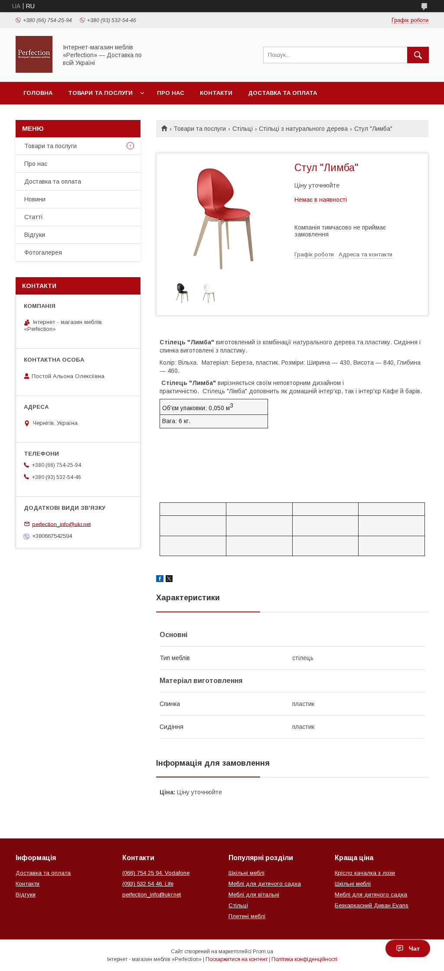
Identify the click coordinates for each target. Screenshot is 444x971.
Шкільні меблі (246, 873)
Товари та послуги (100, 93)
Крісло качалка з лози (365, 873)
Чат (414, 948)
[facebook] (159, 579)
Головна (37, 93)
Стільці (242, 128)
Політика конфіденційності (304, 959)
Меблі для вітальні (254, 894)
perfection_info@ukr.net (61, 524)
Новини (35, 199)
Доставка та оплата (282, 93)
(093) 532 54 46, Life (147, 883)
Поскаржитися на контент (237, 959)
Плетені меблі (247, 916)
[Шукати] (418, 55)
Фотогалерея (43, 252)
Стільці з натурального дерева (303, 128)
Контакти (216, 93)
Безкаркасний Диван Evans (371, 905)
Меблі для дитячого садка (265, 883)
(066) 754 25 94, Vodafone (155, 873)
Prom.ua (263, 951)
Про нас (170, 93)
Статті (33, 217)
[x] (169, 579)
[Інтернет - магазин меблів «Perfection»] (34, 70)
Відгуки (34, 234)
